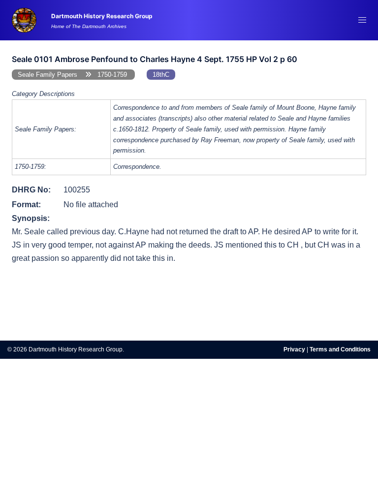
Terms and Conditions (340, 349)
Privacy (294, 349)
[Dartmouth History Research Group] (24, 19)
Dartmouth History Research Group (102, 16)
